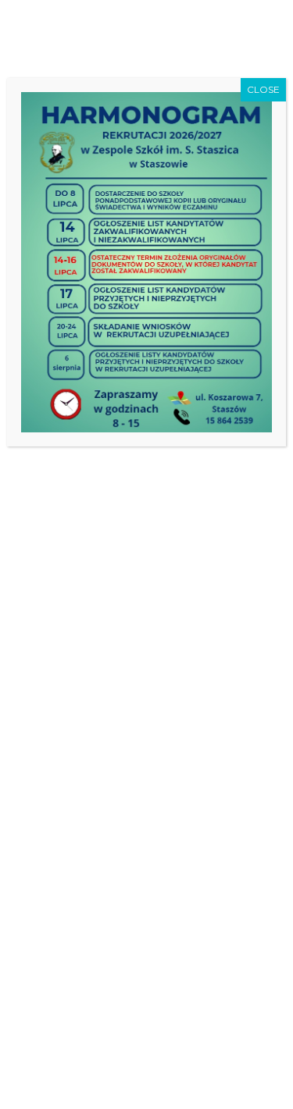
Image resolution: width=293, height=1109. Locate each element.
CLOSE (263, 89)
